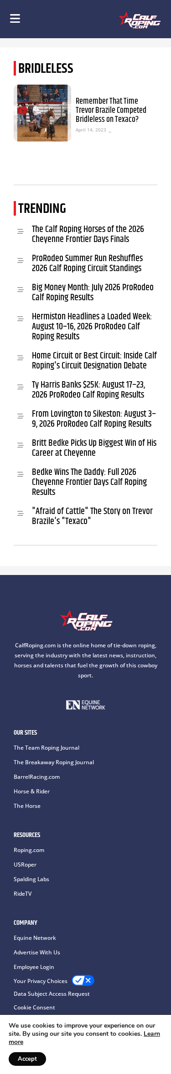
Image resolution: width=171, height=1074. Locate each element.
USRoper (25, 864)
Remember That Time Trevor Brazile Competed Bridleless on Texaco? (111, 110)
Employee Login (34, 967)
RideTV (22, 894)
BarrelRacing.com (37, 777)
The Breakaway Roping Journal (54, 762)
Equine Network (35, 938)
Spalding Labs (31, 879)
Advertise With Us (37, 952)
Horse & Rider (32, 791)
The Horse (27, 806)
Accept (27, 1059)
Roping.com (29, 850)
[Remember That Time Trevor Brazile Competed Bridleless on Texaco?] (42, 113)
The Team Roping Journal (46, 747)
